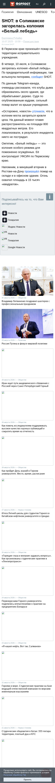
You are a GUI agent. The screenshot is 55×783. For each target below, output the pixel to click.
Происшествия (31, 41)
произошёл (32, 171)
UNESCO (41, 12)
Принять (27, 779)
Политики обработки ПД (15, 775)
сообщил (37, 76)
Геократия (8, 12)
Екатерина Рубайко (12, 38)
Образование (24, 12)
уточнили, (38, 111)
